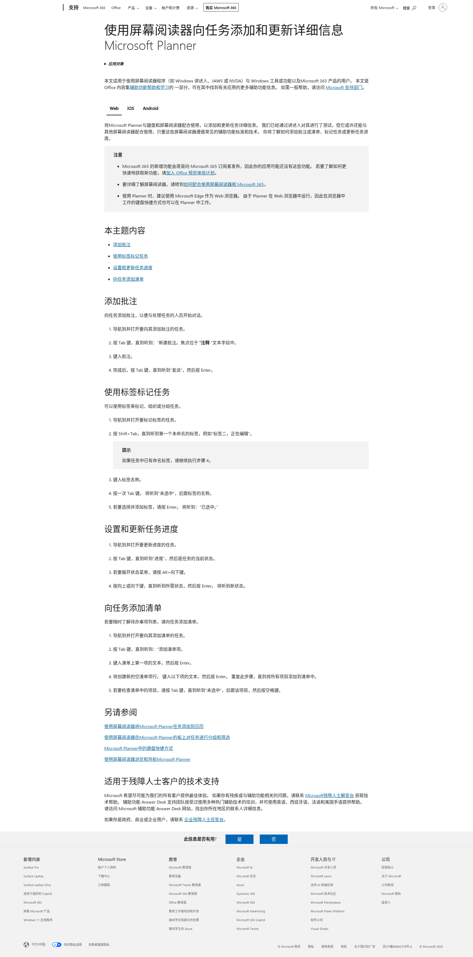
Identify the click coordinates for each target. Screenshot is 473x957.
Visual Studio (319, 929)
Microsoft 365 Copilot (250, 920)
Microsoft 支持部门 (344, 87)
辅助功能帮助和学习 (149, 87)
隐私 (311, 946)
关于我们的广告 (364, 946)
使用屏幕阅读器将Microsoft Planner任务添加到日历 (154, 726)
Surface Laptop (33, 876)
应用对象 (116, 63)
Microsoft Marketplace (326, 902)
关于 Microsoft (391, 876)
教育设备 (175, 876)
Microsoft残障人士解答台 (329, 795)
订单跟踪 (104, 885)
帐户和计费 (171, 7)
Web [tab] (114, 108)
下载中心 (104, 876)
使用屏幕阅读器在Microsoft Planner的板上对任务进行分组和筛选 (167, 737)
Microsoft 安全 (246, 876)
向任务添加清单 (128, 279)
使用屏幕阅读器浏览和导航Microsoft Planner (147, 759)
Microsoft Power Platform (327, 911)
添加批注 (122, 244)
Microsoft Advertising (250, 911)
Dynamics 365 (245, 894)
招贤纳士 (388, 867)
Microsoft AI (244, 867)
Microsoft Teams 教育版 (185, 885)
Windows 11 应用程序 (38, 920)
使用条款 (327, 946)
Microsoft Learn (321, 876)
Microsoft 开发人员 (323, 867)
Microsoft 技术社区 (323, 894)
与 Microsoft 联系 (289, 946)
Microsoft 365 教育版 (183, 894)
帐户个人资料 (107, 867)
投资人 (386, 902)
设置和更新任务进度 (132, 267)
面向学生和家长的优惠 (184, 920)
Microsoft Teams (247, 929)
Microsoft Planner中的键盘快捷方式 (138, 748)
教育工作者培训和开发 (184, 911)
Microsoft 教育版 (180, 867)
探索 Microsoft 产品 (37, 911)
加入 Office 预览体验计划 (190, 173)
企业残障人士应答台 (204, 819)
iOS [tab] (130, 108)
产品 (131, 7)
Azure (240, 885)
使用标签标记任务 (130, 256)
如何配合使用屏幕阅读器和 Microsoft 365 (224, 184)
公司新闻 (388, 885)
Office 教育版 (177, 902)
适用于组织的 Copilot (38, 894)
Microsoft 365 (94, 7)
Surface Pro (31, 867)
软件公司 (317, 920)
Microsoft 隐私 (391, 894)
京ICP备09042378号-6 (397, 946)
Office (116, 7)
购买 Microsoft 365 (221, 7)
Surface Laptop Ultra (37, 885)
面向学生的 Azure (180, 929)
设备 (148, 7)
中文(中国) (38, 944)
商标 (344, 946)
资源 (190, 7)
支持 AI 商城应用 (322, 885)
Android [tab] (150, 108)
